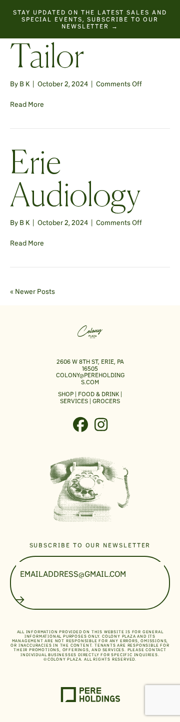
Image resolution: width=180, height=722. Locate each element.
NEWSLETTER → (90, 26)
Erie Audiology (75, 181)
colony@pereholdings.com (90, 378)
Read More (27, 104)
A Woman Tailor (74, 42)
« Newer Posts (32, 291)
